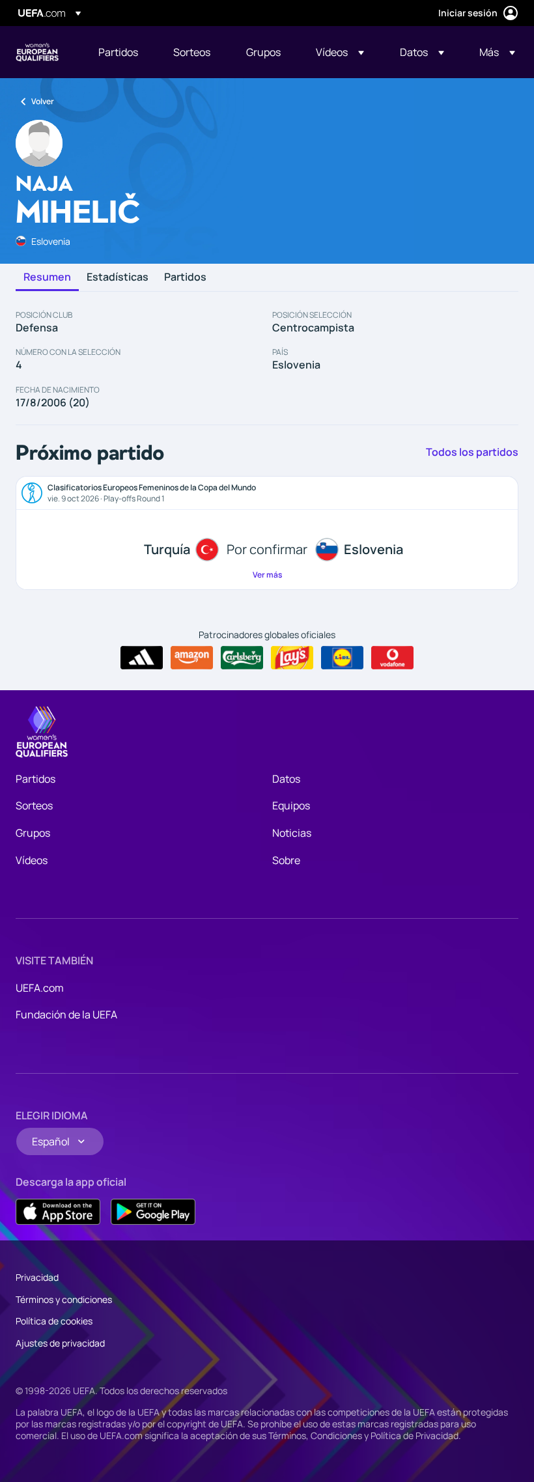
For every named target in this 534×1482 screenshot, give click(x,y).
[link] (118, 52)
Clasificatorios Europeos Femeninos (37, 52)
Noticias (291, 833)
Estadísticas (117, 277)
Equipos (291, 805)
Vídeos (32, 860)
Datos (286, 779)
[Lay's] (292, 657)
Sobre (286, 860)
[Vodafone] (392, 657)
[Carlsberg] (242, 657)
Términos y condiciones (64, 1299)
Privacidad (37, 1277)
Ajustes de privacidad (60, 1343)
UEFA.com (40, 988)
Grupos (33, 833)
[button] (339, 52)
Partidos (185, 277)
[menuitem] (119, 52)
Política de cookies (54, 1321)
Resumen (47, 277)
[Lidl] (342, 657)
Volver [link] (42, 101)
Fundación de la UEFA (66, 1014)
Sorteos (34, 805)
